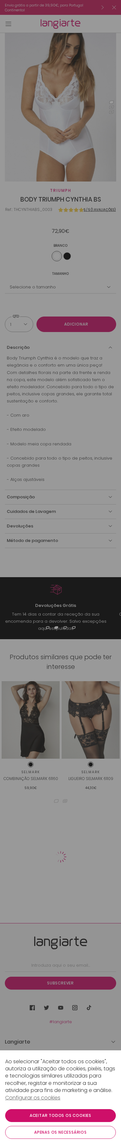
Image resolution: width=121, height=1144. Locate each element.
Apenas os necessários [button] (60, 1132)
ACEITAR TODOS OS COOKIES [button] (60, 1115)
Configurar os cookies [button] (32, 1097)
